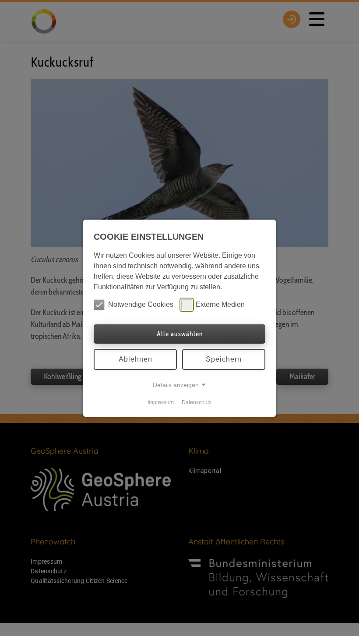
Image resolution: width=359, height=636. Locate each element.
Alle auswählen (180, 334)
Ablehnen (135, 359)
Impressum (161, 402)
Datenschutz (196, 402)
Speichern (224, 359)
